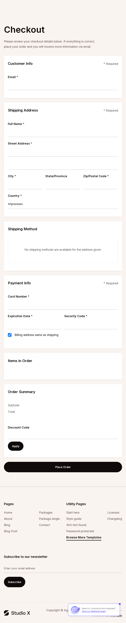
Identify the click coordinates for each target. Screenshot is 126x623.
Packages (45, 512)
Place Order (63, 467)
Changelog (114, 518)
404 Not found (76, 525)
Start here (72, 512)
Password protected (80, 531)
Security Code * (75, 316)
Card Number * (18, 296)
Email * (13, 77)
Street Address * (20, 143)
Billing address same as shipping (36, 335)
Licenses (113, 512)
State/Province (56, 176)
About (8, 518)
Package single (49, 518)
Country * (15, 195)
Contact (44, 525)
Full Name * (16, 124)
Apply (15, 446)
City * (12, 176)
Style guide (73, 518)
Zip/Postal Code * (96, 176)
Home (8, 512)
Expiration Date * (20, 316)
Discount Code (18, 427)
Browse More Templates (83, 537)
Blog (7, 525)
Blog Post (10, 531)
